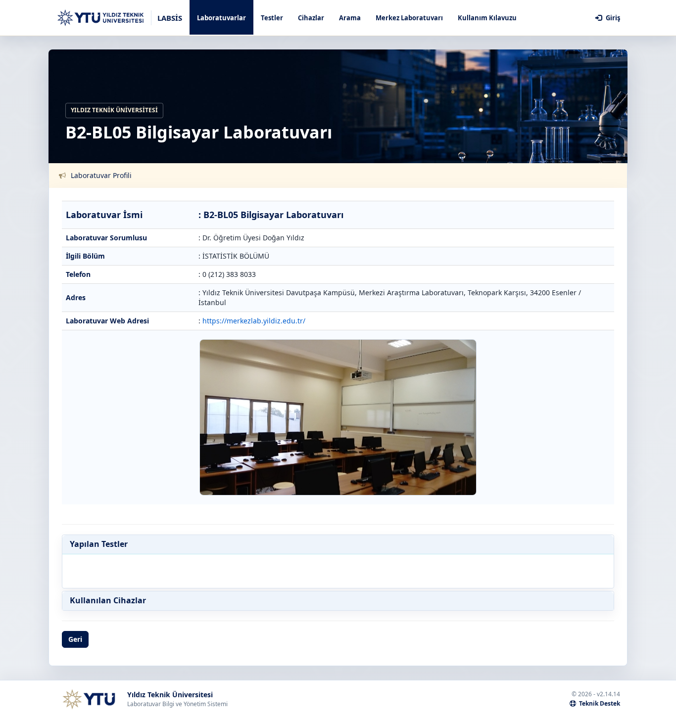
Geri (75, 639)
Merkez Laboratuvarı (409, 17)
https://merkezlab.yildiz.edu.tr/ (253, 320)
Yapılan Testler (99, 544)
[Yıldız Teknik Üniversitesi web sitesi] (88, 699)
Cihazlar (311, 17)
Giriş (612, 17)
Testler (272, 17)
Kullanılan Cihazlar (108, 600)
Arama (350, 17)
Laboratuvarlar (221, 17)
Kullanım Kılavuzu (487, 17)
